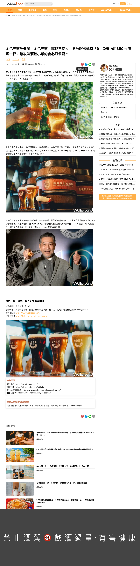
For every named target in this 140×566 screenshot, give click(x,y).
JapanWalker (107, 10)
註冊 (122, 4)
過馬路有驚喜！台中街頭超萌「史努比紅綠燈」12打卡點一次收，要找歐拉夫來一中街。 (117, 139)
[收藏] (82, 64)
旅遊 (20, 10)
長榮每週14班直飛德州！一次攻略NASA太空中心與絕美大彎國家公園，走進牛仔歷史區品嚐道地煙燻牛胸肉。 (117, 144)
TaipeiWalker (126, 10)
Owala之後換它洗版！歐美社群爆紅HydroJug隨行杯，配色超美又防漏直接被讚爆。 (117, 189)
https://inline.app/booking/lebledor (31, 316)
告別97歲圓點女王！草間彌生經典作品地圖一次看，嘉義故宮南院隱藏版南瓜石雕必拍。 (117, 129)
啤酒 (8, 59)
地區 (55, 10)
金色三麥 (16, 59)
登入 (130, 4)
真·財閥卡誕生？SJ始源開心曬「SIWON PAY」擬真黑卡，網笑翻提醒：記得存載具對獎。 (117, 174)
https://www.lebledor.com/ (28, 313)
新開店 (67, 10)
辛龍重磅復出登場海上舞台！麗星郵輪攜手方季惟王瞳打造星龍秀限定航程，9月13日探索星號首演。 (117, 179)
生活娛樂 (32, 10)
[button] (115, 3)
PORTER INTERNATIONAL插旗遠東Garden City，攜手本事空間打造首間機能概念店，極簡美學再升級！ (117, 170)
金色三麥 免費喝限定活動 (110, 117)
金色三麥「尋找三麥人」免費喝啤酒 (114, 107)
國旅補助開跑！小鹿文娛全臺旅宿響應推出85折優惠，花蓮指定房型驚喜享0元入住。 (117, 148)
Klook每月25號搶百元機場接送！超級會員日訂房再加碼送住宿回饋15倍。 (117, 153)
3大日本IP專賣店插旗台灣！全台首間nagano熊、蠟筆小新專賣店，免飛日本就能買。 (117, 165)
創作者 (91, 10)
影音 (45, 10)
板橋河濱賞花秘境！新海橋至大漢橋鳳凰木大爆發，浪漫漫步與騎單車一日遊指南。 (117, 134)
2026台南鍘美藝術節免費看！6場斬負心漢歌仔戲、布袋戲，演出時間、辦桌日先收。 (117, 184)
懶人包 (79, 10)
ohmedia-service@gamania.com (121, 198)
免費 (23, 59)
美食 (10, 10)
